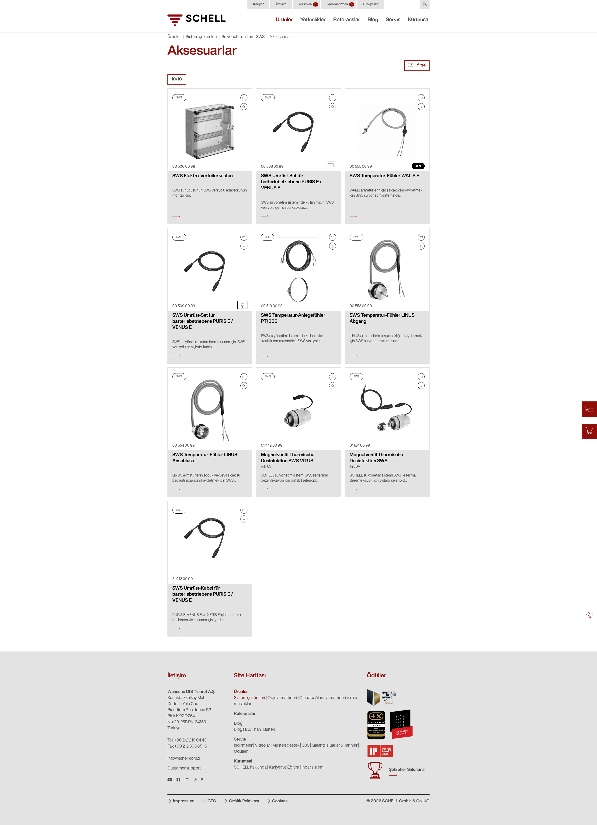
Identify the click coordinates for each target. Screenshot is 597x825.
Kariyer (258, 4)
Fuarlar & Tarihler (342, 746)
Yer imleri (307, 4)
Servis (393, 20)
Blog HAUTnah (247, 730)
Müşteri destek (285, 746)
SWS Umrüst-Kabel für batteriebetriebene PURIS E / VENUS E (202, 594)
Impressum (183, 801)
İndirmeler (243, 746)
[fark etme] (243, 106)
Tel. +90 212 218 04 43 (186, 740)
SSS (305, 746)
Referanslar (346, 20)
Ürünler (284, 20)
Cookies (279, 801)
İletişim (281, 4)
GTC (211, 801)
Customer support (184, 768)
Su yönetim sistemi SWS (243, 37)
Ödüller (241, 752)
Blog (373, 20)
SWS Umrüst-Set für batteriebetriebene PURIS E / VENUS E (291, 182)
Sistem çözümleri (201, 37)
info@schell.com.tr (183, 759)
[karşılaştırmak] (243, 97)
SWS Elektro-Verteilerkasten (202, 176)
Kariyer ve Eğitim (284, 768)
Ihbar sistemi (313, 768)
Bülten (269, 730)
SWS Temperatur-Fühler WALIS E (384, 176)
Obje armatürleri (282, 698)
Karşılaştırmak (340, 4)
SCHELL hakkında (250, 768)
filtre (421, 65)
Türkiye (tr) (370, 4)
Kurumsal (419, 20)
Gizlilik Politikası (243, 801)
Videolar (262, 746)
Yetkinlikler (313, 20)
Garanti (318, 746)
